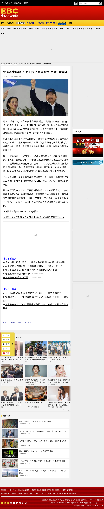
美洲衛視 (55, 493)
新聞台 (13, 493)
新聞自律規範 (36, 490)
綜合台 (19, 493)
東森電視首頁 (5, 493)
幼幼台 (32, 493)
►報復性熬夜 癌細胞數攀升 (17, 273)
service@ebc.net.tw (97, 503)
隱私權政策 (100, 500)
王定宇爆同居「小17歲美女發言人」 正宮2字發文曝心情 (12, 359)
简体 (26, 3)
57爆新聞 (40, 23)
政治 (31, 28)
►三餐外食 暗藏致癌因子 (15, 277)
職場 (80, 28)
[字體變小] (6, 345)
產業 (25, 28)
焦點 (9, 28)
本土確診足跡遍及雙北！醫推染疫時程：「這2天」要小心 (33, 266)
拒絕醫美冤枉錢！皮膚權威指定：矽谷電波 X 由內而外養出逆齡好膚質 (59, 381)
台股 (43, 28)
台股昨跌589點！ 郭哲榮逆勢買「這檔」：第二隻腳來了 (33, 293)
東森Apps (18, 3)
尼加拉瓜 (13, 322)
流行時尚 (96, 28)
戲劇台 (26, 493)
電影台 (38, 493)
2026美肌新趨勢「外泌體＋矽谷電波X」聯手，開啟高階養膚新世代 (36, 381)
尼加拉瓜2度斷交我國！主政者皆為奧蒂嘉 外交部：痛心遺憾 (35, 262)
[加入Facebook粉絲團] (6, 349)
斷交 (19, 322)
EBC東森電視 (6, 3)
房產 (49, 28)
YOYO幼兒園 (64, 493)
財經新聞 (10, 23)
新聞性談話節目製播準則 (52, 490)
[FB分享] (6, 336)
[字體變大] (6, 340)
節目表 (3, 490)
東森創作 (73, 493)
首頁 (2, 23)
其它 (2, 33)
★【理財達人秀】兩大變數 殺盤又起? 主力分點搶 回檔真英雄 (32, 217)
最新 (2, 28)
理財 (62, 28)
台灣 (24, 322)
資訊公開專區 (68, 490)
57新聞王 (30, 23)
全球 (37, 28)
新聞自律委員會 (23, 490)
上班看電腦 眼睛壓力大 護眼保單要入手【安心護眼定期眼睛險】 (59, 404)
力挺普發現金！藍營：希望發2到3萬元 (12, 381)
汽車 (55, 28)
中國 (29, 322)
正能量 (87, 28)
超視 (49, 493)
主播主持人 (12, 490)
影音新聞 (16, 28)
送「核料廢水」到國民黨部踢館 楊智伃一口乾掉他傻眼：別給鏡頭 (36, 359)
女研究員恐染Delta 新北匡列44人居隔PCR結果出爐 (31, 270)
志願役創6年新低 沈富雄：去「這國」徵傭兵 (59, 358)
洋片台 (44, 493)
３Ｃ (68, 28)
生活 (74, 28)
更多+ (71, 23)
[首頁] (9, 13)
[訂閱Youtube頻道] (6, 354)
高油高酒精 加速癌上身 (33, 402)
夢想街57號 (50, 23)
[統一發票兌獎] (88, 164)
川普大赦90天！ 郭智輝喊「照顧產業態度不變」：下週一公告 (12, 404)
